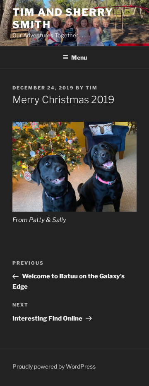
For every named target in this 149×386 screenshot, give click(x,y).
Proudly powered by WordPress (54, 366)
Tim (92, 88)
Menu (79, 57)
